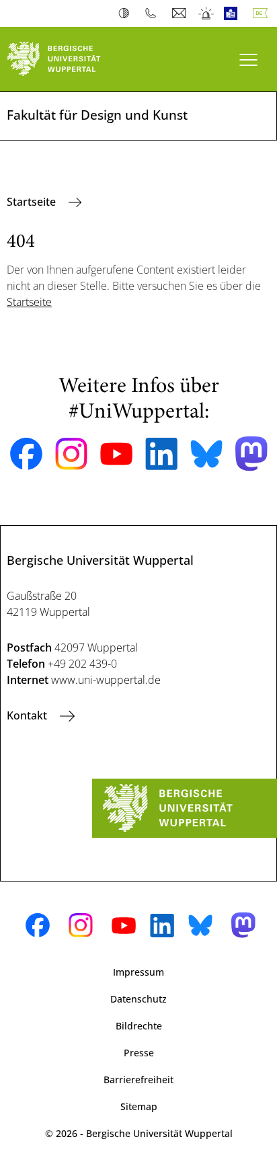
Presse (139, 1052)
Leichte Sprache (233, 13)
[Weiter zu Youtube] (116, 453)
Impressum (138, 972)
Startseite (32, 201)
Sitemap (138, 1106)
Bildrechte (139, 1025)
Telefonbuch (153, 13)
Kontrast (126, 13)
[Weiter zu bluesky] (206, 454)
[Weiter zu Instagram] (71, 454)
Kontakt (28, 715)
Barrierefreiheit (138, 1079)
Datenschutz (138, 998)
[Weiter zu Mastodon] (251, 453)
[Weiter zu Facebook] (26, 454)
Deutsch (263, 13)
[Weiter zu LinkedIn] (161, 453)
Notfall (206, 13)
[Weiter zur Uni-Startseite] (69, 59)
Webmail (180, 13)
